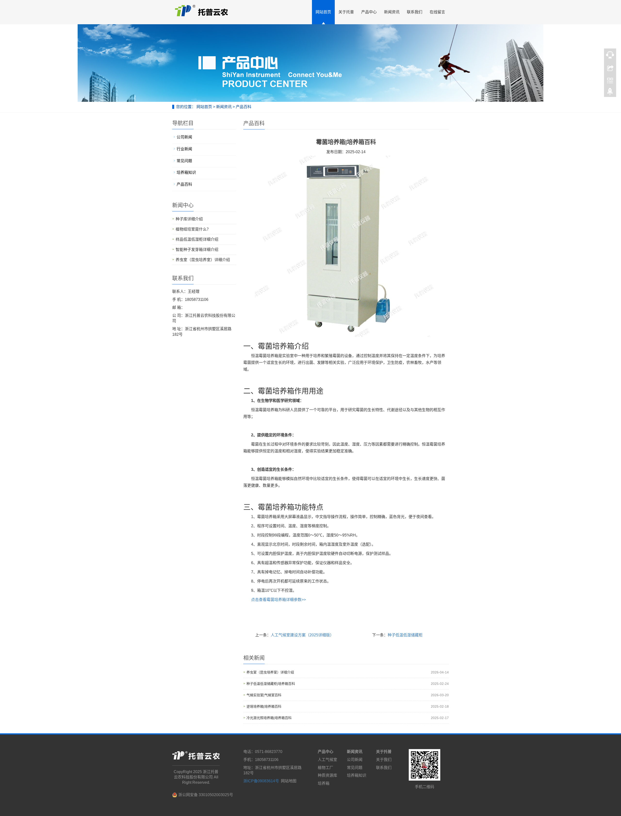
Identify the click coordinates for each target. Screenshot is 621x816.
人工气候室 (327, 760)
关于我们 (384, 760)
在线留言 (437, 12)
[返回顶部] (610, 93)
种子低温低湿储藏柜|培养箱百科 (270, 684)
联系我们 (414, 12)
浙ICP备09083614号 (261, 781)
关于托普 (346, 12)
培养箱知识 (186, 172)
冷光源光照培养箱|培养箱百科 (269, 718)
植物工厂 (325, 768)
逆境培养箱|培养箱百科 (263, 706)
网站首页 (323, 12)
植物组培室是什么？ (193, 229)
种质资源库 (327, 775)
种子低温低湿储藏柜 (405, 635)
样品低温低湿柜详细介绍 (197, 239)
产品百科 (243, 107)
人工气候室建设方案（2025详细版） (302, 635)
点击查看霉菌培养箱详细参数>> (278, 600)
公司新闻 (184, 137)
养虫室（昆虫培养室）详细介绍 (270, 672)
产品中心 (369, 12)
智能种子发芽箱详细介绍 (197, 250)
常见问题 (184, 161)
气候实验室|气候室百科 (263, 695)
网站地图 (288, 781)
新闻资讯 (392, 12)
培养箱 (323, 783)
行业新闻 (184, 149)
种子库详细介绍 (189, 219)
